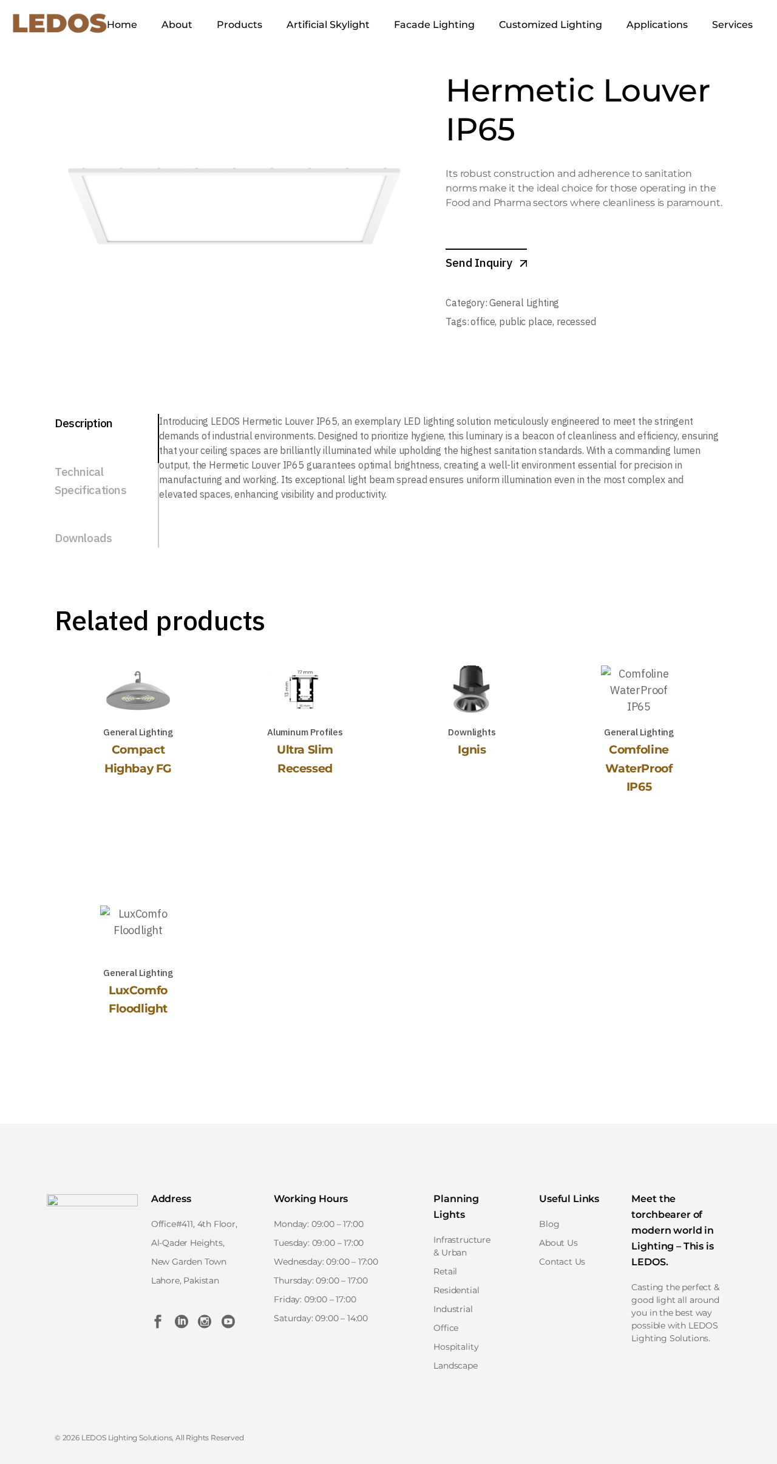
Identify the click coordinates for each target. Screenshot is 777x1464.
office (482, 321)
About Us (558, 1242)
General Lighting (524, 303)
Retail (445, 1271)
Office (445, 1327)
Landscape (455, 1365)
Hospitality (455, 1346)
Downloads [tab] (83, 538)
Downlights (471, 732)
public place (525, 321)
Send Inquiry (480, 262)
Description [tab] (84, 423)
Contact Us (562, 1261)
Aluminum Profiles (305, 732)
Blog (549, 1223)
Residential (456, 1290)
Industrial (452, 1309)
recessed (576, 321)
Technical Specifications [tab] (91, 480)
